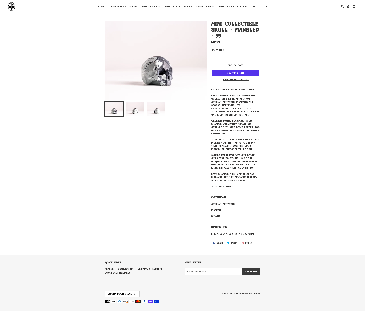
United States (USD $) (121, 294)
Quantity (218, 50)
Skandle (234, 294)
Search (109, 269)
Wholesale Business (117, 273)
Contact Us (125, 269)
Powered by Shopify (249, 294)
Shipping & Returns (150, 269)
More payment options (236, 79)
